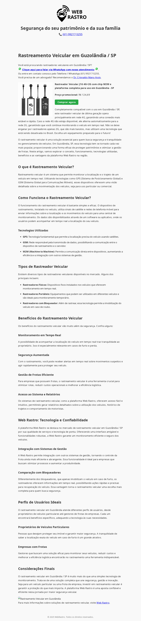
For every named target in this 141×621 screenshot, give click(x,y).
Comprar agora (67, 102)
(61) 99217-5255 (72, 34)
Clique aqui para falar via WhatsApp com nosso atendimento (58, 69)
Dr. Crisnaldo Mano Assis (87, 77)
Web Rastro (103, 602)
